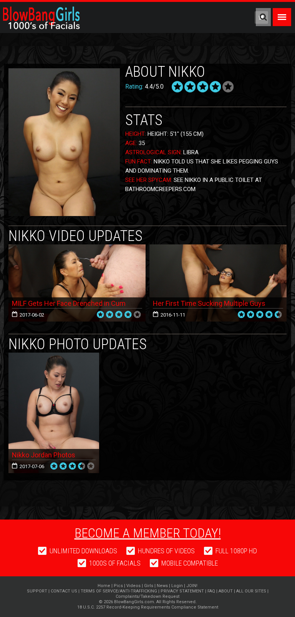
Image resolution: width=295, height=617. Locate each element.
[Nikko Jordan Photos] (53, 355)
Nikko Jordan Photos (43, 455)
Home (104, 585)
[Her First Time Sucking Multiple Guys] (218, 283)
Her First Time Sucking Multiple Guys (209, 303)
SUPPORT (37, 591)
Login (177, 585)
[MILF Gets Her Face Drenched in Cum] (77, 283)
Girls (148, 585)
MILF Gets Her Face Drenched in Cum (69, 303)
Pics (118, 585)
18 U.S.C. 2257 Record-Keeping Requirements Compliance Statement (147, 607)
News (162, 585)
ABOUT (226, 591)
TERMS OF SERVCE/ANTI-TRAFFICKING (119, 591)
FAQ (211, 591)
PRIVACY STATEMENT (182, 591)
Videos (133, 585)
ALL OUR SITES (251, 591)
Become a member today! (148, 533)
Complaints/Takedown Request (147, 596)
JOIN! (191, 585)
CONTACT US (64, 591)
